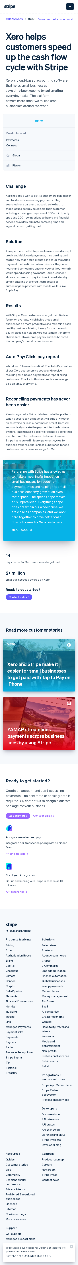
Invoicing (11, 1011)
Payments (12, 1037)
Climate (10, 976)
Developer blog (51, 1145)
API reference (15, 891)
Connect (11, 981)
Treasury (11, 1073)
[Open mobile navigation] (70, 6)
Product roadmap (53, 1159)
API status (48, 1124)
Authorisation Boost (18, 955)
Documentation (51, 1114)
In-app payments (52, 986)
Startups (47, 950)
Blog (8, 1169)
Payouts (11, 1042)
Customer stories (17, 1164)
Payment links (14, 1032)
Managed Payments (18, 1027)
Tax (8, 1062)
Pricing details (15, 853)
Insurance (48, 1036)
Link (8, 1022)
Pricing (10, 945)
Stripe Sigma (14, 1057)
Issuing (10, 1016)
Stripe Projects (51, 1140)
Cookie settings (16, 1214)
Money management (55, 996)
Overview (44, 19)
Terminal (11, 1067)
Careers (47, 1164)
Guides (10, 1159)
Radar (9, 1047)
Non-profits (49, 1051)
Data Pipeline (14, 991)
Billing (9, 960)
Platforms (48, 1001)
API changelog (51, 1129)
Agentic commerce (54, 955)
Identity (11, 1006)
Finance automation (54, 976)
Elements (12, 996)
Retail (45, 1066)
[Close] (71, 1247)
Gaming (47, 1022)
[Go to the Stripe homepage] (10, 925)
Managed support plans (20, 1239)
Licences (11, 1204)
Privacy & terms (16, 1189)
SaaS (45, 1006)
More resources (16, 1219)
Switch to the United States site (27, 1256)
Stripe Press (49, 1174)
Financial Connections (19, 1001)
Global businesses (53, 981)
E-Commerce (50, 965)
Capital (10, 965)
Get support (13, 1233)
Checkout (12, 971)
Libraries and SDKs (53, 1134)
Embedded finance (54, 971)
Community (13, 1174)
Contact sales (18, 597)
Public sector (50, 1061)
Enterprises (49, 945)
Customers (14, 19)
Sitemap (11, 1209)
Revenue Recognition (19, 1052)
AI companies (50, 1011)
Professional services (55, 1056)
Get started (17, 815)
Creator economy (53, 1016)
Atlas (9, 950)
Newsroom (49, 1169)
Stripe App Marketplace (57, 1085)
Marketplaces (50, 991)
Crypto (10, 986)
